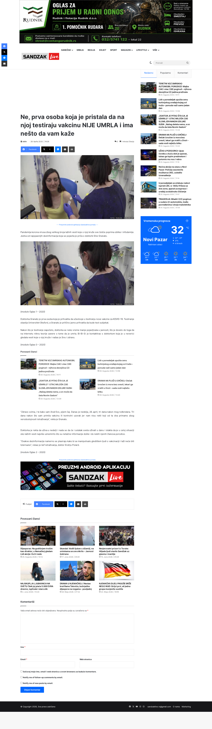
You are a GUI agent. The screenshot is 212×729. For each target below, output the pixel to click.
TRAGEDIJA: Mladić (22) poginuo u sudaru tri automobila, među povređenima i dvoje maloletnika (175, 202)
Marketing (186, 706)
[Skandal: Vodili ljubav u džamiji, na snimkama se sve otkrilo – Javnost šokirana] (77, 536)
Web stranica (86, 659)
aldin (25, 141)
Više (155, 50)
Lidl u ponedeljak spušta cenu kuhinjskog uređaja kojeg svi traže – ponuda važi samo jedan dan (115, 364)
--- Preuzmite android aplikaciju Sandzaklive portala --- (77, 225)
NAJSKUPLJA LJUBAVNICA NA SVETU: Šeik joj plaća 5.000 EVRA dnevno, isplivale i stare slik (36, 586)
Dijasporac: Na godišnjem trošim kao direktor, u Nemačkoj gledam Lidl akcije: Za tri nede (36, 551)
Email (23, 659)
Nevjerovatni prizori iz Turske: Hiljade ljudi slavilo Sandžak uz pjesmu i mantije (114, 551)
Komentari (183, 72)
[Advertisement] (77, 88)
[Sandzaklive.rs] (40, 56)
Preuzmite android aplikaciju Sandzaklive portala (77, 460)
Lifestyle (141, 50)
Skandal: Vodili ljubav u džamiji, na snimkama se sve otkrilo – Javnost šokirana (77, 551)
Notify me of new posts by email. (38, 683)
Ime (22, 647)
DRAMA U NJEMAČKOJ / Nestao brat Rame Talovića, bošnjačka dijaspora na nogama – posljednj (76, 586)
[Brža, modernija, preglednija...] (77, 475)
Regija (91, 50)
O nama (176, 706)
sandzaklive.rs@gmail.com (159, 706)
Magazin (126, 50)
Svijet (102, 50)
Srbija (80, 50)
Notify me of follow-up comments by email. (43, 677)
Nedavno (148, 72)
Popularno (165, 72)
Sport (113, 50)
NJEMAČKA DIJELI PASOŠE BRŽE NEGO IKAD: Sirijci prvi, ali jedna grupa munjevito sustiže (115, 586)
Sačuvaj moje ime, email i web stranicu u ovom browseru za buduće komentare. (59, 671)
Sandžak (66, 50)
